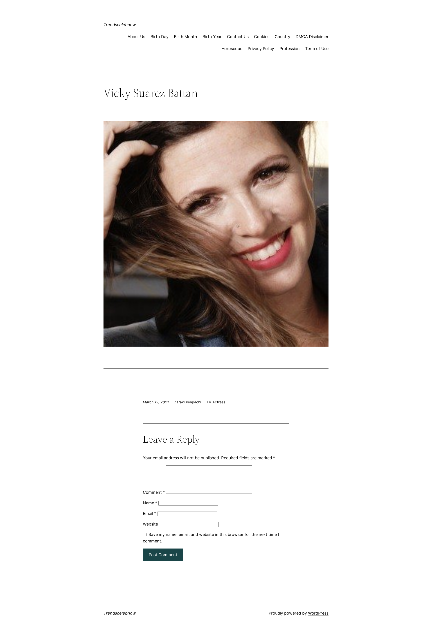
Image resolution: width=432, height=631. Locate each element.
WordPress (318, 613)
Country (282, 36)
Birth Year (212, 36)
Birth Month (185, 36)
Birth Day (160, 36)
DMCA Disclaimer (312, 36)
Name (150, 503)
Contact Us (238, 36)
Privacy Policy (261, 48)
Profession (289, 48)
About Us (136, 36)
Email (149, 513)
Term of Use (316, 48)
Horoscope (231, 48)
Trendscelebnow (120, 24)
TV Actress (216, 402)
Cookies (261, 36)
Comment (154, 492)
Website (150, 524)
